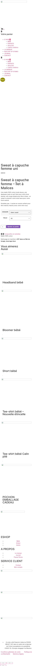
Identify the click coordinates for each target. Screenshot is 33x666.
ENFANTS (11, 43)
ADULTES (11, 45)
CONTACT (7, 55)
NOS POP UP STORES (11, 51)
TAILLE (5, 217)
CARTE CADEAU (13, 47)
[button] (16, 58)
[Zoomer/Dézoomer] (1, 663)
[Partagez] (8, 663)
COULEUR (5, 211)
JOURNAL (7, 53)
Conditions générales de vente (10, 652)
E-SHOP (6, 39)
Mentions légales (18, 654)
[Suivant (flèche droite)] (4, 665)
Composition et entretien (12, 234)
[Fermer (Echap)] (11, 663)
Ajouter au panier (13, 226)
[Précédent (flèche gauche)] (1, 665)
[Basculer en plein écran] (4, 663)
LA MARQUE (8, 49)
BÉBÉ (9, 41)
